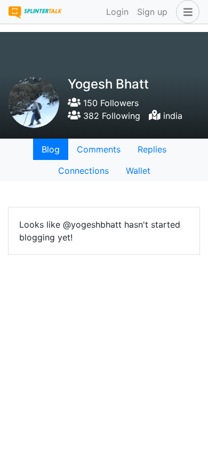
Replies (152, 149)
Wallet (138, 170)
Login (117, 11)
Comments (99, 149)
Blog (51, 149)
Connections (83, 170)
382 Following (110, 115)
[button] (185, 11)
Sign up (152, 11)
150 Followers (110, 103)
